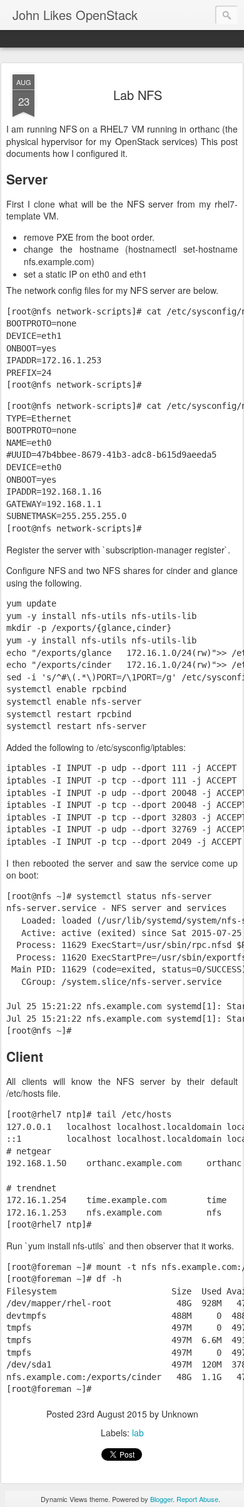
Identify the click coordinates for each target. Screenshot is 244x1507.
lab (138, 1432)
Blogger (161, 1499)
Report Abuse (197, 1499)
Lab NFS (137, 95)
